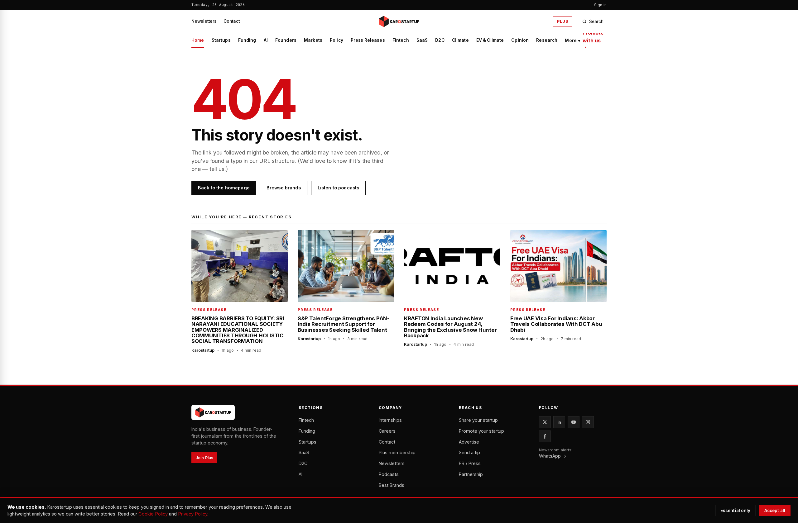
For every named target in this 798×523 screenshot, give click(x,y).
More (572, 40)
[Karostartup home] (399, 21)
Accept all (774, 510)
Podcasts (389, 474)
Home (197, 40)
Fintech (400, 40)
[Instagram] (588, 422)
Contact (232, 21)
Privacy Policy (192, 514)
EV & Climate (490, 40)
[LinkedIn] (559, 422)
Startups (221, 40)
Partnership (471, 474)
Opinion (520, 40)
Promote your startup (481, 431)
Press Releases (368, 40)
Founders (285, 40)
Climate (460, 40)
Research (546, 40)
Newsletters (204, 21)
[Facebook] (545, 436)
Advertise (469, 442)
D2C (439, 40)
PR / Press (470, 463)
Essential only (735, 510)
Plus (562, 21)
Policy (336, 40)
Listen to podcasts (338, 187)
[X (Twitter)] (545, 422)
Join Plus (204, 457)
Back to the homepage (224, 187)
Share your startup (478, 420)
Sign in (600, 4)
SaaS (422, 40)
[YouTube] (573, 422)
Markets (313, 40)
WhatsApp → (552, 456)
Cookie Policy (153, 514)
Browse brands (284, 187)
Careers (387, 431)
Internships (390, 420)
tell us (216, 169)
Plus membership (397, 452)
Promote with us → (593, 40)
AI (266, 40)
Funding (247, 40)
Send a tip (469, 452)
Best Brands (391, 485)
